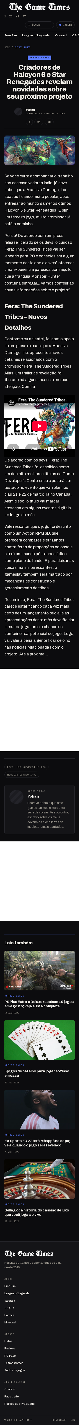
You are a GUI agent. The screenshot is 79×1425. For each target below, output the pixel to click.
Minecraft (10, 1322)
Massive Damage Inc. (21, 774)
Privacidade (59, 1419)
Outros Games (22, 47)
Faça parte (11, 1396)
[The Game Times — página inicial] (39, 7)
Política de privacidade (19, 1403)
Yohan (30, 109)
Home (7, 47)
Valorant (61, 35)
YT (17, 16)
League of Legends (36, 35)
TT (24, 16)
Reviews (9, 1348)
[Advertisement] (39, 710)
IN (49, 121)
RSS (73, 1419)
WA (38, 121)
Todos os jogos (14, 1370)
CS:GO (9, 1308)
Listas (8, 1341)
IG (11, 16)
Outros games (13, 1363)
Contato (9, 1389)
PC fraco (10, 1355)
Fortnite (9, 1315)
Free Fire (10, 35)
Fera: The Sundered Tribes (26, 766)
